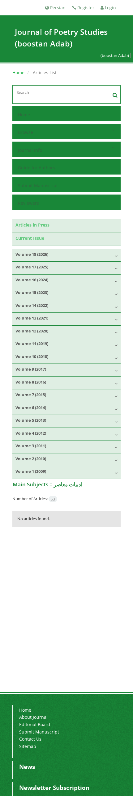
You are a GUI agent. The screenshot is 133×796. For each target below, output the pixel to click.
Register (85, 7)
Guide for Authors (36, 168)
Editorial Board (34, 724)
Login (110, 7)
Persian (57, 7)
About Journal (33, 717)
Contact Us (30, 739)
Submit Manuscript (38, 185)
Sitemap (27, 746)
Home (18, 72)
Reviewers (28, 203)
